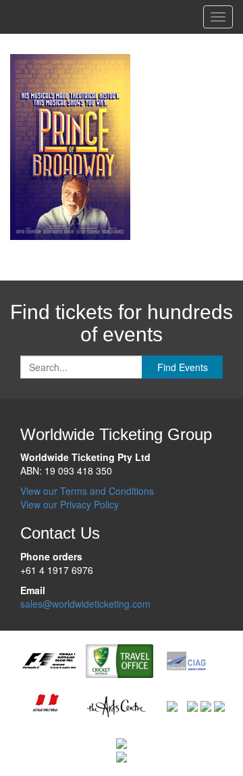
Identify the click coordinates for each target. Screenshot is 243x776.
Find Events (182, 367)
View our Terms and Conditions (87, 491)
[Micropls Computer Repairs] (219, 705)
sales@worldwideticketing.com (85, 603)
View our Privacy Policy (69, 504)
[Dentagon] (205, 705)
